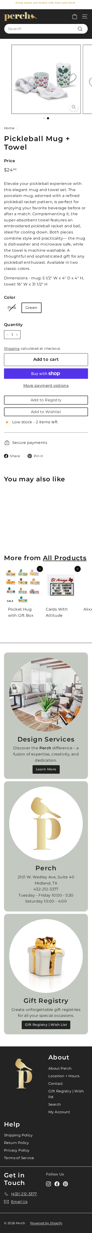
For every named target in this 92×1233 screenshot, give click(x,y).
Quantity (13, 324)
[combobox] (46, 29)
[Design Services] (46, 695)
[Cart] (74, 16)
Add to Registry (46, 400)
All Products (65, 558)
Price (9, 160)
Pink (12, 307)
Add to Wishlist (46, 412)
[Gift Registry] (46, 956)
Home (9, 128)
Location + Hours (63, 1076)
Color (9, 297)
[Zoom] (73, 107)
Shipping (12, 348)
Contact (55, 1083)
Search (54, 1104)
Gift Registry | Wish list (66, 1094)
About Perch (59, 1068)
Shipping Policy (18, 1135)
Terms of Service (19, 1158)
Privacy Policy (16, 1150)
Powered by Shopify (46, 1223)
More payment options (46, 385)
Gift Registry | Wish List (46, 1025)
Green (31, 307)
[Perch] (46, 823)
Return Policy (16, 1142)
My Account (59, 1112)
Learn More (46, 769)
